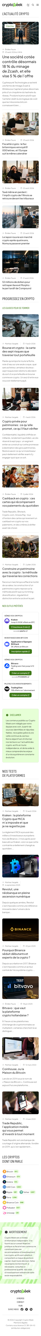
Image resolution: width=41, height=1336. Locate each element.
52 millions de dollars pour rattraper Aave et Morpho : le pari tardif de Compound (16, 285)
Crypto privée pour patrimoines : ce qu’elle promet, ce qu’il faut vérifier (20, 425)
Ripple (11, 1192)
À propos (20, 1298)
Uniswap (12, 1213)
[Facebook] (22, 1309)
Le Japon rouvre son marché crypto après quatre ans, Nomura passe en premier (17, 240)
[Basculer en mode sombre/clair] (28, 4)
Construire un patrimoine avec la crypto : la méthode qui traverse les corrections (19, 572)
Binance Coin (14, 1202)
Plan (20, 1305)
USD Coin (13, 1187)
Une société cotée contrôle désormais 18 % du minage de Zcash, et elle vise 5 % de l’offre (19, 66)
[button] (33, 4)
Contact (20, 1302)
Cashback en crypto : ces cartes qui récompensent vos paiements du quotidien (20, 502)
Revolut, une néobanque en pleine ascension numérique (16, 892)
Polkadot (13, 1207)
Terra (11, 1197)
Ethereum (13, 1176)
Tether (29, 1192)
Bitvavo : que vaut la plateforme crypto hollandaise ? (15, 1011)
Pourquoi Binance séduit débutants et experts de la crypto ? (16, 953)
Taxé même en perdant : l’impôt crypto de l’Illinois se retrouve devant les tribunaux (18, 195)
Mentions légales (20, 1322)
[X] (26, 1309)
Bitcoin (12, 1171)
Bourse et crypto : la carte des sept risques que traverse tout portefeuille (19, 351)
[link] (20, 623)
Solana (11, 1182)
